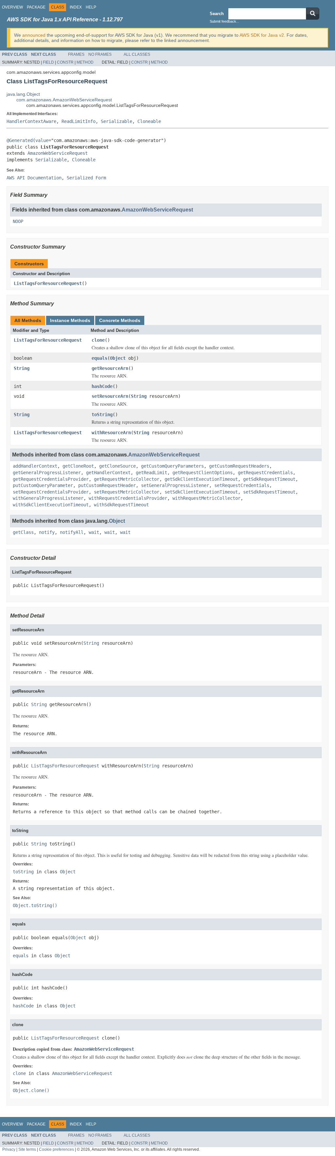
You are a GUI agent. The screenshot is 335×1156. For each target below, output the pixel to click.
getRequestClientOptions (202, 472)
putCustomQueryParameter (43, 485)
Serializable (116, 121)
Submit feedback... (224, 21)
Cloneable (149, 121)
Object (118, 358)
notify (47, 532)
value (41, 140)
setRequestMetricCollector (126, 492)
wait (94, 532)
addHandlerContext (35, 466)
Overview (12, 7)
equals (99, 358)
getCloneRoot (78, 466)
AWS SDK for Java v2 (261, 35)
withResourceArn (111, 432)
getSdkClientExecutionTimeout (201, 479)
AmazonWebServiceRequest (57, 153)
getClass (23, 532)
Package (36, 7)
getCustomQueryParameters (172, 466)
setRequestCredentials (241, 485)
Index (76, 7)
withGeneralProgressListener (48, 498)
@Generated (20, 140)
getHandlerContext (108, 472)
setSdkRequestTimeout (269, 492)
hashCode (102, 386)
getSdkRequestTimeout (269, 479)
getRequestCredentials (265, 472)
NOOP (18, 221)
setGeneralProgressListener (175, 485)
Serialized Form (86, 177)
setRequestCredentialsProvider (51, 492)
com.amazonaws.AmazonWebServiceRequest (64, 99)
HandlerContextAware (31, 121)
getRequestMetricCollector (126, 479)
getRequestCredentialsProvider (51, 479)
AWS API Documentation (34, 177)
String (21, 368)
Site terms (27, 1149)
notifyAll (71, 532)
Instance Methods (70, 320)
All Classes (137, 54)
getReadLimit (151, 472)
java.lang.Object (23, 94)
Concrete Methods (119, 320)
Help (91, 7)
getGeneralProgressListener (47, 472)
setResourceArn (110, 396)
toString (102, 414)
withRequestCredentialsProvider (128, 498)
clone (98, 340)
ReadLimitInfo (79, 121)
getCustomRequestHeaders (239, 466)
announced (33, 35)
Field (48, 62)
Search (217, 13)
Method (85, 62)
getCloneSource (117, 466)
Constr (65, 62)
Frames (76, 54)
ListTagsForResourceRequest (48, 283)
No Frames (100, 54)
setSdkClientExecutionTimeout (201, 492)
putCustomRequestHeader (107, 485)
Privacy (8, 1149)
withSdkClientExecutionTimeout (51, 504)
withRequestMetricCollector (206, 498)
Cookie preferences (56, 1149)
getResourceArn (110, 368)
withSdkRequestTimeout (121, 504)
